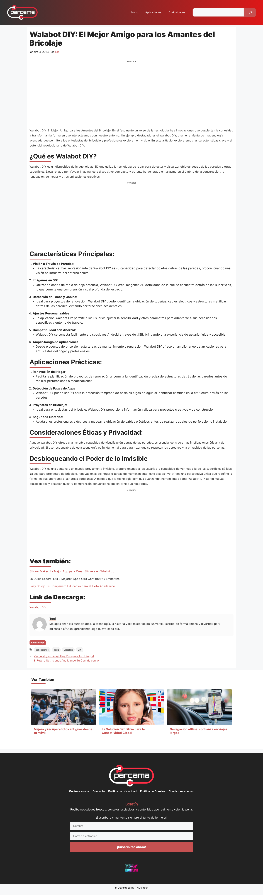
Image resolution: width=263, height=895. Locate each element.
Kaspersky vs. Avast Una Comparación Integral (64, 656)
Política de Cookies (152, 791)
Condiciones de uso (181, 791)
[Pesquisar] (250, 12)
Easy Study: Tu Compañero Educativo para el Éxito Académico (72, 586)
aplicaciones (42, 649)
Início (134, 12)
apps (56, 649)
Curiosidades (177, 12)
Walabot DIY (38, 607)
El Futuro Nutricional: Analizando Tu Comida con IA (66, 660)
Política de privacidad (122, 791)
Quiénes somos (79, 791)
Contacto (98, 791)
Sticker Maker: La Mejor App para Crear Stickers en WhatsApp (72, 571)
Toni (52, 618)
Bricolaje (68, 649)
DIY (80, 649)
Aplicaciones (153, 12)
